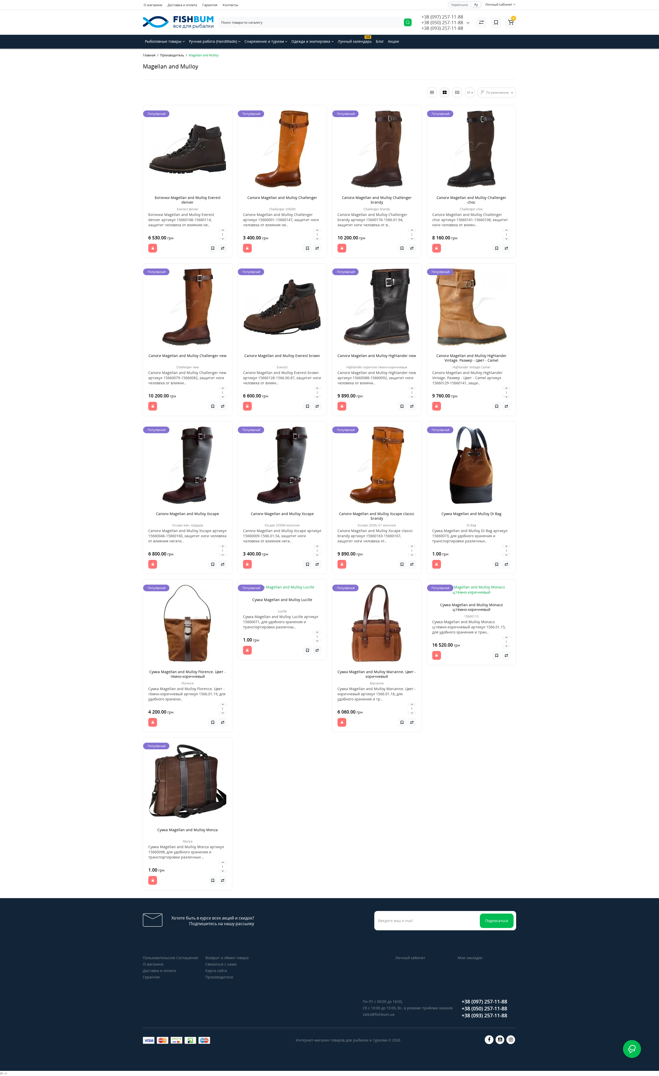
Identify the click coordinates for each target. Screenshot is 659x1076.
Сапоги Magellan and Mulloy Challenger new (188, 355)
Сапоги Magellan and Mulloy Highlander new (376, 355)
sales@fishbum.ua (378, 1014)
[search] (408, 22)
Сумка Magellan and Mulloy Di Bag (471, 513)
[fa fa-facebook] (489, 1039)
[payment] (148, 1040)
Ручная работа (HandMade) (213, 41)
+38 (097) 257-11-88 (442, 17)
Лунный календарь (355, 39)
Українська (459, 5)
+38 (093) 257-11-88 (442, 28)
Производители (219, 977)
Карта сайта (216, 970)
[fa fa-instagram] (510, 1039)
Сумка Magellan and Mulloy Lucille (282, 599)
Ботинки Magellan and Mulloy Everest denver (188, 200)
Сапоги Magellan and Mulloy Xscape (187, 513)
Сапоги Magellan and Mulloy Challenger (282, 197)
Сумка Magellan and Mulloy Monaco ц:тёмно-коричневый (471, 607)
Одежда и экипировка (311, 41)
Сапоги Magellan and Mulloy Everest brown (282, 355)
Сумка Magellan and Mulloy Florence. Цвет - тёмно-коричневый (187, 674)
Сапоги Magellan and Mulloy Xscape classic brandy (376, 516)
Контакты (230, 5)
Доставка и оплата (182, 5)
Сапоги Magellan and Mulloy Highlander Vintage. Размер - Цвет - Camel (471, 358)
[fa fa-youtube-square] (500, 1039)
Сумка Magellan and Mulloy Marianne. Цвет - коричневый (376, 674)
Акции (393, 41)
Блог (380, 41)
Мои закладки (470, 957)
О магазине (153, 5)
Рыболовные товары (164, 41)
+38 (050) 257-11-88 (442, 22)
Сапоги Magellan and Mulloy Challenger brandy (377, 200)
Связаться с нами (221, 964)
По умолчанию (497, 92)
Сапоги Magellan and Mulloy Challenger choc (471, 200)
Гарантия (209, 5)
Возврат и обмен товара (227, 957)
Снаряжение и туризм (265, 41)
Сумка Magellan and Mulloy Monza (187, 829)
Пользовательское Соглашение (170, 957)
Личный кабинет (410, 957)
